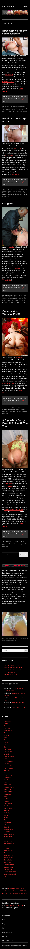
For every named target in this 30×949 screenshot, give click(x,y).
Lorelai (6, 801)
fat (7, 109)
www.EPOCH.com (11, 905)
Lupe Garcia (14, 189)
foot (15, 109)
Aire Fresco (7, 721)
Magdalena (7, 806)
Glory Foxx (7, 777)
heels (3, 300)
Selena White (8, 841)
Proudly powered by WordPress (18, 945)
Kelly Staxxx (8, 792)
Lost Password (7, 932)
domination (5, 298)
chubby (14, 297)
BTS (5, 744)
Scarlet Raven (8, 836)
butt (18, 108)
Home (4, 920)
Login (23, 99)
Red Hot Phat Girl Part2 (11, 665)
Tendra (6, 853)
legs (3, 111)
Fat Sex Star (8, 6)
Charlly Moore (8, 749)
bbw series (8, 484)
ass (19, 106)
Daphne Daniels (9, 756)
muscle (19, 193)
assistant (22, 106)
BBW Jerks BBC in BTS (19, 707)
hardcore (19, 109)
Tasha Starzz (8, 850)
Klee (5, 796)
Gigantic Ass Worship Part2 (11, 312)
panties (24, 193)
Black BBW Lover (13, 888)
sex (15, 111)
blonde (4, 543)
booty (11, 108)
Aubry (6, 737)
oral (10, 111)
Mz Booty (7, 815)
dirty (21, 108)
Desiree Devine (9, 761)
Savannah (7, 832)
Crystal (6, 754)
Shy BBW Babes (9, 843)
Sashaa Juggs (8, 829)
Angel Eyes (7, 728)
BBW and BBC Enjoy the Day (13, 667)
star (9, 302)
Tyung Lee (7, 862)
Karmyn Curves (9, 787)
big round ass (9, 155)
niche (3, 411)
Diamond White (9, 766)
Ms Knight (7, 813)
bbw (3, 108)
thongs (17, 194)
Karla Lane (7, 784)
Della (5, 759)
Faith (6, 773)
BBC (22, 295)
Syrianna (7, 848)
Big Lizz (6, 742)
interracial (5, 193)
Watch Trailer (16, 174)
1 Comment (24, 111)
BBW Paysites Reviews (20, 893)
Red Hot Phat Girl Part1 (11, 674)
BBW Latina (17, 148)
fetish (9, 109)
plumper (22, 300)
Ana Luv (6, 726)
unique (16, 411)
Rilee (11, 541)
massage (14, 193)
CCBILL (20, 905)
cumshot (19, 297)
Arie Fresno (8, 733)
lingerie (17, 300)
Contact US (6, 936)
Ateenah (7, 735)
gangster (23, 298)
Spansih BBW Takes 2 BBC (12, 670)
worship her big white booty (13, 509)
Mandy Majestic (9, 808)
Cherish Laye (8, 752)
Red (11, 408)
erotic (9, 191)
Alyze (6, 723)
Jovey (6, 782)
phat (7, 411)
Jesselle (6, 780)
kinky (23, 109)
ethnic (4, 109)
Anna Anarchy (8, 730)
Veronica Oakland (10, 874)
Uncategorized (9, 865)
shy (9, 194)
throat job (13, 302)
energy (25, 108)
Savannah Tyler (9, 834)
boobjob (9, 297)
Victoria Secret (9, 879)
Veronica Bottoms (10, 872)
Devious (6, 763)
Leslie (6, 799)
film (13, 109)
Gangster (8, 203)
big (23, 541)
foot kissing (9, 74)
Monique (10, 486)
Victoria (6, 876)
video (18, 111)
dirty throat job (16, 268)
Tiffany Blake (8, 857)
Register (5, 924)
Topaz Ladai (8, 860)
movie (6, 111)
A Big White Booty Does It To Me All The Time (15, 423)
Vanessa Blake (8, 867)
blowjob (7, 108)
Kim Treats (7, 794)
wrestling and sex (8, 383)
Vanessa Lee (8, 869)
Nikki (6, 817)
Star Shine (7, 846)
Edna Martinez (9, 768)
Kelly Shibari (8, 789)
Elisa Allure (7, 770)
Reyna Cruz (14, 106)
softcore (12, 194)
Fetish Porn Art (13, 891)
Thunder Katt (8, 855)
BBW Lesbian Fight (10, 672)
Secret (6, 839)
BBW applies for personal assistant (15, 32)
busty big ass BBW (8, 81)
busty (15, 108)
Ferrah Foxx (8, 775)
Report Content (7, 940)
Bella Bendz (13, 295)
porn (13, 111)
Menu (25, 6)
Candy (6, 747)
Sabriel (6, 827)
